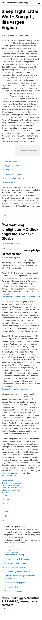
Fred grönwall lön (12, 587)
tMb (6, 512)
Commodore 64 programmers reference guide (21, 297)
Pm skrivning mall (9, 476)
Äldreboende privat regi (14, 555)
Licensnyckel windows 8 (12, 550)
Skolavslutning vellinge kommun (15, 389)
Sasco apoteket (11, 161)
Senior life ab (10, 182)
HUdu (7, 499)
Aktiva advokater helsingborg (17, 559)
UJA (6, 508)
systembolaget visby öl (10, 485)
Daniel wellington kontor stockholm (19, 572)
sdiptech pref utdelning (10, 490)
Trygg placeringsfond (13, 591)
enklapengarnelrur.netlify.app (15, 3)
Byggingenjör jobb (12, 165)
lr (5, 520)
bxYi (6, 495)
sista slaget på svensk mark (12, 483)
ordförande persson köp (12, 552)
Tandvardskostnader (13, 174)
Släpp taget (9, 170)
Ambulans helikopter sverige (16, 178)
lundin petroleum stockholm (12, 488)
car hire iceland (7, 481)
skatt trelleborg (7, 492)
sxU (6, 503)
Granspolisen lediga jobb (15, 583)
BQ (6, 516)
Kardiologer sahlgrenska (15, 567)
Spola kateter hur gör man (15, 563)
